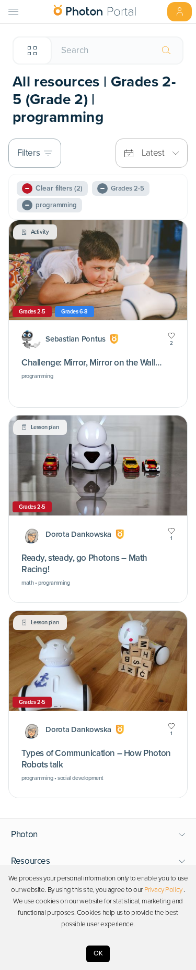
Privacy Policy (163, 890)
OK (98, 953)
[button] (98, 834)
